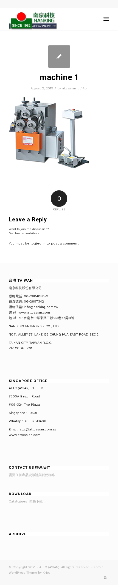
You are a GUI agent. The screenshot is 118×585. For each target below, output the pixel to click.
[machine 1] (59, 56)
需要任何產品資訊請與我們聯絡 (32, 475)
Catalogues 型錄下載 (26, 501)
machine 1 (59, 77)
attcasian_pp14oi (75, 88)
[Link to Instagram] (105, 578)
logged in (37, 243)
